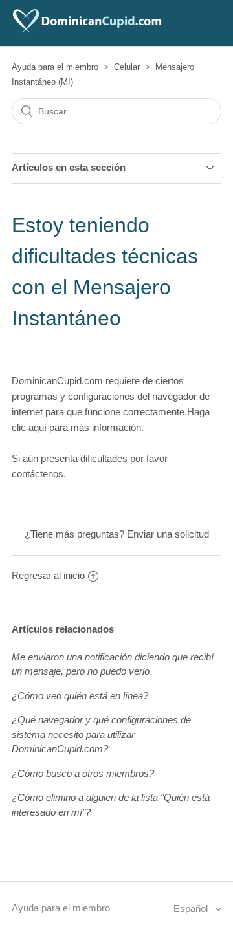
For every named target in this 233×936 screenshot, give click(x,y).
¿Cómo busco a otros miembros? (83, 773)
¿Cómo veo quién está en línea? (80, 695)
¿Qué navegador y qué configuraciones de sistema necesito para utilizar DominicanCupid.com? (101, 734)
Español (191, 908)
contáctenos (37, 473)
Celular (127, 67)
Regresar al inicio (48, 575)
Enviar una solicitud (168, 533)
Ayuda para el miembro (55, 67)
